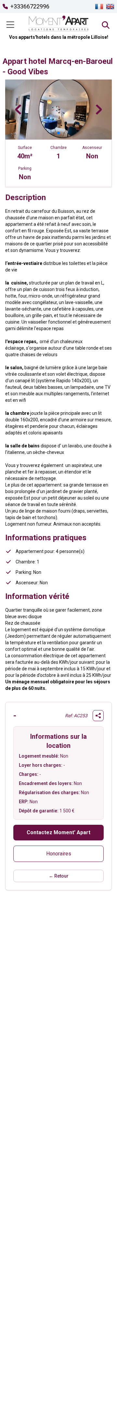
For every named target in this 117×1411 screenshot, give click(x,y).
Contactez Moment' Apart (58, 832)
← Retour (59, 876)
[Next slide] (99, 109)
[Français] (99, 6)
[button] (48, 133)
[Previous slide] (18, 109)
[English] (110, 6)
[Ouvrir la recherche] (105, 24)
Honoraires (58, 854)
